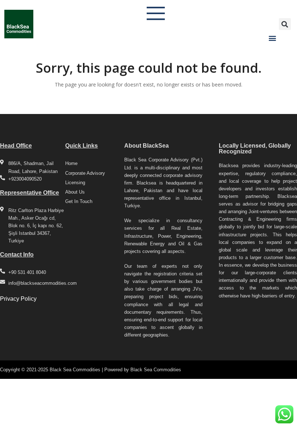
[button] (272, 38)
